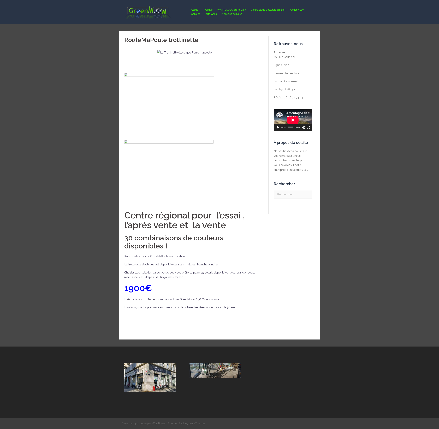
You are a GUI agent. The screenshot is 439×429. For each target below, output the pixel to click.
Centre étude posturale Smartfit (268, 9)
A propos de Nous (232, 14)
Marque (208, 9)
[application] (293, 120)
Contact (195, 14)
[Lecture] (278, 127)
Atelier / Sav (297, 9)
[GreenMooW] (147, 11)
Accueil (195, 9)
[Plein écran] (308, 127)
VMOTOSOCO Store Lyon (231, 9)
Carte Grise (210, 14)
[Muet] (303, 127)
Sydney (183, 423)
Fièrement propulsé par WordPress (144, 423)
